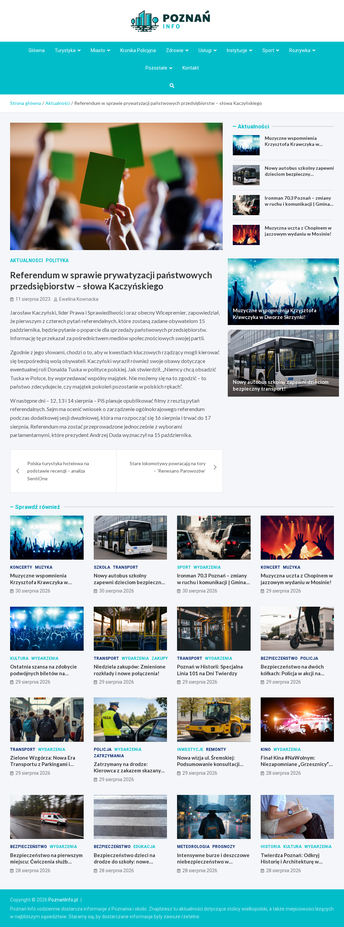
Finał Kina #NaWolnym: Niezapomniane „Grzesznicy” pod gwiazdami (295, 764)
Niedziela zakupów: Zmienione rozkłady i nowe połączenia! (130, 669)
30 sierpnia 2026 (32, 591)
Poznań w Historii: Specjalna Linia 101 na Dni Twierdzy (210, 669)
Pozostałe (156, 68)
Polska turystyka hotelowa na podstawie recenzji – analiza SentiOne (58, 470)
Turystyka (65, 50)
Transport (125, 567)
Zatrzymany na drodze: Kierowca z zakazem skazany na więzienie (127, 770)
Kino (266, 749)
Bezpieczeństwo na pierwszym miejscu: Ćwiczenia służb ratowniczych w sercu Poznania (46, 865)
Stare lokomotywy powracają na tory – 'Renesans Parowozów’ (168, 467)
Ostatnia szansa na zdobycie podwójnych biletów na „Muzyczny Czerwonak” (43, 673)
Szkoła (102, 567)
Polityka (57, 260)
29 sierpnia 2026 (283, 591)
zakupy (160, 658)
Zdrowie (174, 50)
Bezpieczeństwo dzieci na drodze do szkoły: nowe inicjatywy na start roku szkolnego (124, 865)
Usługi (205, 50)
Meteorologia (193, 846)
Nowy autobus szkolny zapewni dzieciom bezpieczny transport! (299, 174)
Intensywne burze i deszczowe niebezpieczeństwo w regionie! (213, 861)
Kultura (19, 658)
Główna (37, 50)
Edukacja (144, 846)
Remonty (216, 749)
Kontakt (190, 68)
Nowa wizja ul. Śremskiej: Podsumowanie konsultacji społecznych (208, 764)
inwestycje (190, 749)
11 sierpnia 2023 (32, 299)
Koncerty (21, 567)
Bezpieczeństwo (279, 658)
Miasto (98, 50)
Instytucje (237, 50)
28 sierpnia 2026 (283, 773)
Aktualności (26, 260)
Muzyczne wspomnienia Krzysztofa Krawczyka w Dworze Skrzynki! (292, 144)
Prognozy (223, 846)
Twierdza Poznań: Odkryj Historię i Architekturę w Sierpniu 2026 (290, 861)
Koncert (270, 567)
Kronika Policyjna (138, 50)
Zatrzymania (109, 756)
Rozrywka (299, 50)
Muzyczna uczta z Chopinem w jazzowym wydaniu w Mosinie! (298, 231)
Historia (271, 846)
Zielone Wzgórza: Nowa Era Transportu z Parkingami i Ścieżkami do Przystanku (42, 764)
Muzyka (43, 567)
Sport (268, 50)
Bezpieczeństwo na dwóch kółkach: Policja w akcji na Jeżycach (292, 673)
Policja (309, 658)
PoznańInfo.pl (63, 899)
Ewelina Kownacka (78, 299)
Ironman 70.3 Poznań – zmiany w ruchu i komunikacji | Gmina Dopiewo (298, 204)
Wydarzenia (207, 567)
